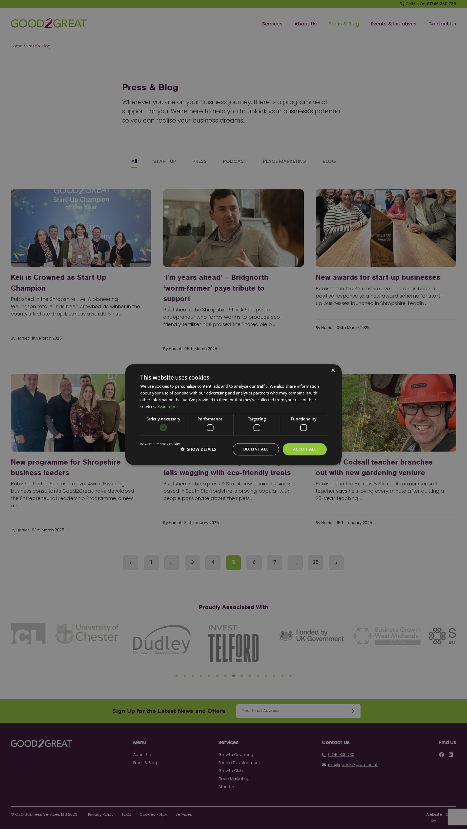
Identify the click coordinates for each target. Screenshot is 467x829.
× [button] (333, 371)
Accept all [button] (304, 449)
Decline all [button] (255, 449)
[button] (198, 449)
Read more (167, 406)
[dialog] (233, 414)
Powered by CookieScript (160, 444)
